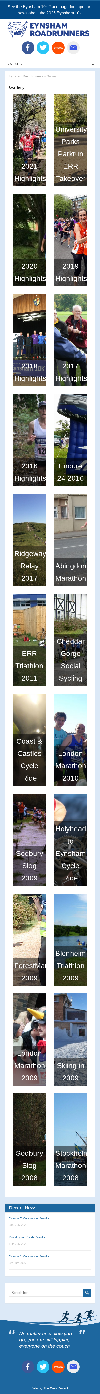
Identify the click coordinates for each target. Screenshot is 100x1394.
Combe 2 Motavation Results (29, 1218)
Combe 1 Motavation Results (29, 1256)
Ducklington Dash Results (27, 1237)
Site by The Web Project (50, 1388)
